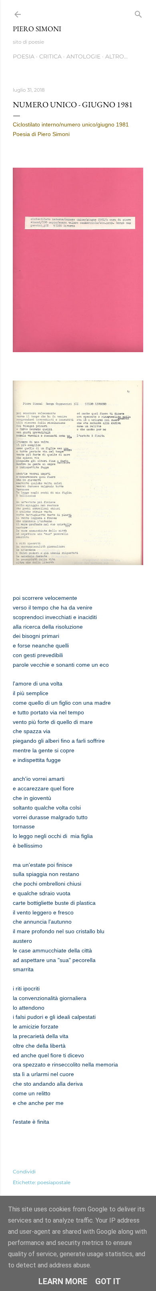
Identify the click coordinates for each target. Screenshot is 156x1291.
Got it (108, 1281)
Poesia (23, 56)
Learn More (62, 1281)
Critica (50, 56)
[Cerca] (138, 12)
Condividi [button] (24, 1172)
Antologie (83, 56)
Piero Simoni (37, 28)
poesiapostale (53, 1182)
